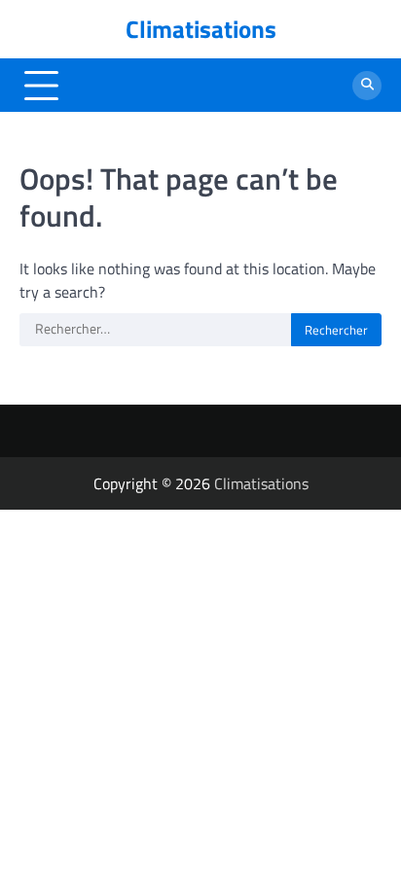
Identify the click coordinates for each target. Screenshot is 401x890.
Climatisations (201, 29)
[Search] (367, 85)
